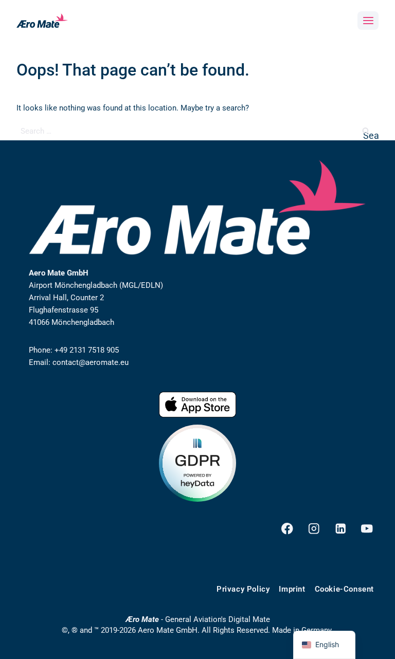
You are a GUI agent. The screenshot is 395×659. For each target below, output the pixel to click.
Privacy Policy (243, 589)
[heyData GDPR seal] (197, 463)
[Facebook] (287, 528)
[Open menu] (368, 20)
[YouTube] (367, 528)
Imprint (292, 589)
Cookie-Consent (344, 589)
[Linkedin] (340, 528)
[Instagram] (314, 528)
